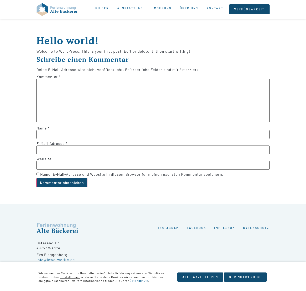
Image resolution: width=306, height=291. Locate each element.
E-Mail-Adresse (51, 143)
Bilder (102, 8)
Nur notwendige (245, 277)
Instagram (168, 228)
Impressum (224, 228)
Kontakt (214, 8)
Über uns (189, 8)
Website (44, 159)
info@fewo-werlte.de (55, 259)
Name (43, 128)
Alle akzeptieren (200, 277)
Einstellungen (70, 277)
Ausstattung (130, 8)
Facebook (196, 228)
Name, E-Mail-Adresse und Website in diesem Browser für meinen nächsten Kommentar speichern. (131, 174)
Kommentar (48, 76)
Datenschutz (256, 228)
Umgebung (162, 8)
